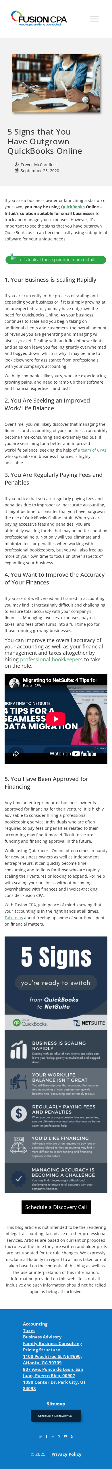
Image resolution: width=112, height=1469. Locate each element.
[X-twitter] (59, 1436)
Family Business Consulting (52, 1343)
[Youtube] (65, 1436)
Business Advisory (42, 1337)
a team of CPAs (92, 450)
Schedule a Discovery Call (56, 1207)
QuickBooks (73, 206)
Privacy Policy (66, 1454)
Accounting (35, 1324)
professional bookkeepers (51, 659)
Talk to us (14, 917)
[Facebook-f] (46, 1436)
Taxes (29, 1330)
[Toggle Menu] (94, 19)
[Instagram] (40, 1436)
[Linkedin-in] (53, 1436)
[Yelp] (72, 1436)
